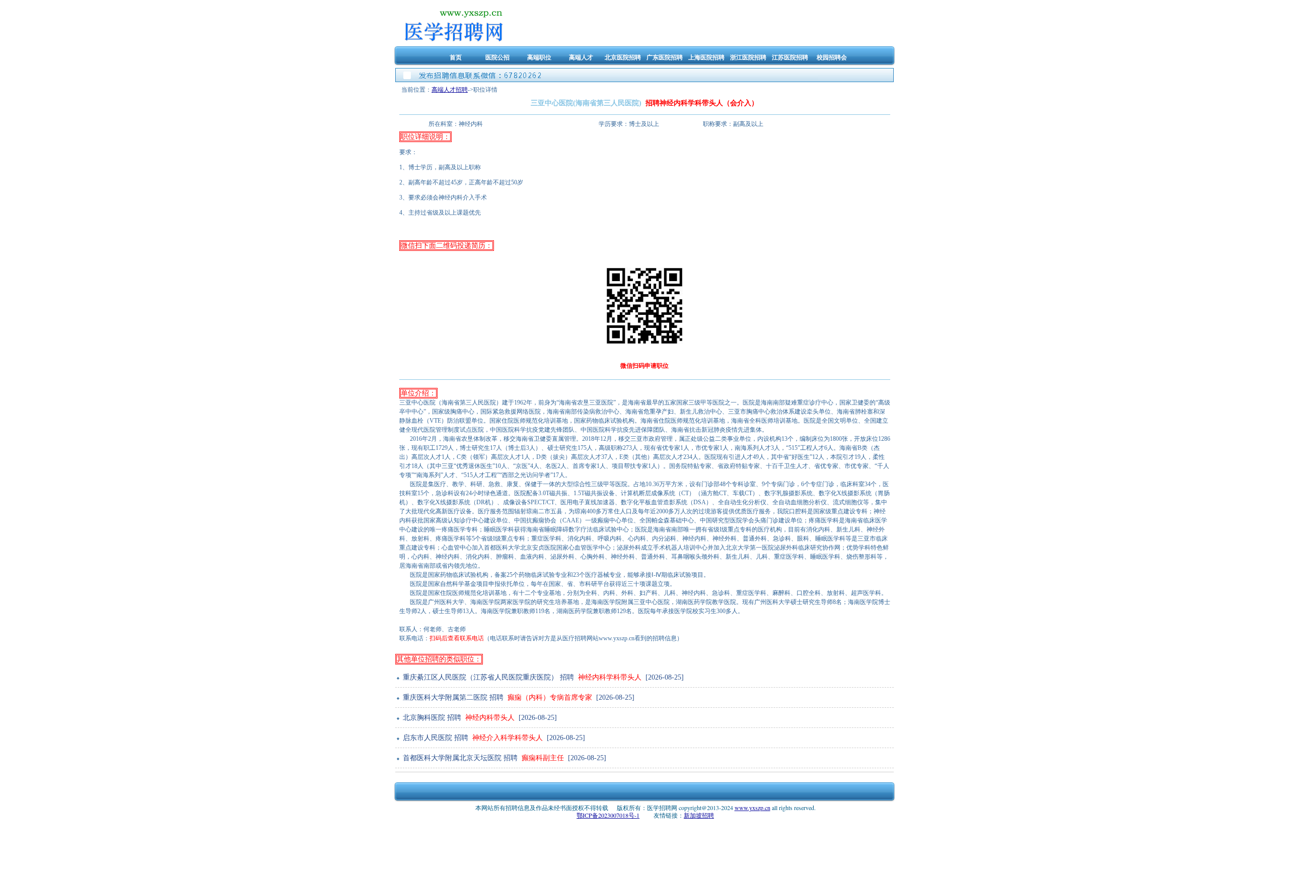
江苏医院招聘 (790, 57)
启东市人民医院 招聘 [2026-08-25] (493, 738)
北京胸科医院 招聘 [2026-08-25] (479, 717)
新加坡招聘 (699, 815)
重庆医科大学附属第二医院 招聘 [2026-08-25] (517, 697)
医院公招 (497, 57)
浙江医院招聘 (748, 57)
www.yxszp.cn (752, 808)
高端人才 (581, 57)
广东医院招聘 (665, 57)
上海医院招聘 (706, 57)
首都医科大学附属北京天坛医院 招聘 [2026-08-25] (503, 758)
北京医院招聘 (623, 57)
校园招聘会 (832, 57)
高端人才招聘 (450, 89)
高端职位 (539, 57)
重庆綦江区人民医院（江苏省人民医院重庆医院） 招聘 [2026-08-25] (542, 677)
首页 (456, 57)
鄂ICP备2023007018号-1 (608, 815)
